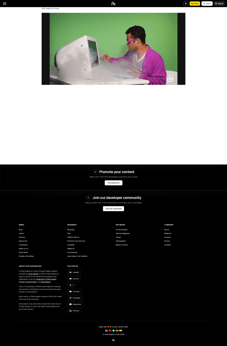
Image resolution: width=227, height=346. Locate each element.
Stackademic (121, 241)
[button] (113, 3)
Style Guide (23, 252)
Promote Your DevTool (76, 241)
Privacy (167, 241)
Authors (22, 237)
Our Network (72, 252)
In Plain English (121, 230)
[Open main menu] (4, 3)
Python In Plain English (28, 282)
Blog (20, 230)
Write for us (23, 249)
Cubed (118, 237)
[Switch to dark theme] (185, 3)
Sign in (208, 4)
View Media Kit (114, 183)
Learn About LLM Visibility (77, 256)
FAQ (69, 233)
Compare (70, 245)
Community (23, 245)
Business (195, 4)
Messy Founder (122, 245)
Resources (23, 241)
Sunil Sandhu (33, 274)
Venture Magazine (123, 233)
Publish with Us (73, 237)
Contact (167, 237)
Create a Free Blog (26, 256)
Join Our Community (113, 209)
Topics (21, 233)
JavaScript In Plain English (46, 279)
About (166, 230)
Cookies (167, 245)
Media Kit (70, 249)
